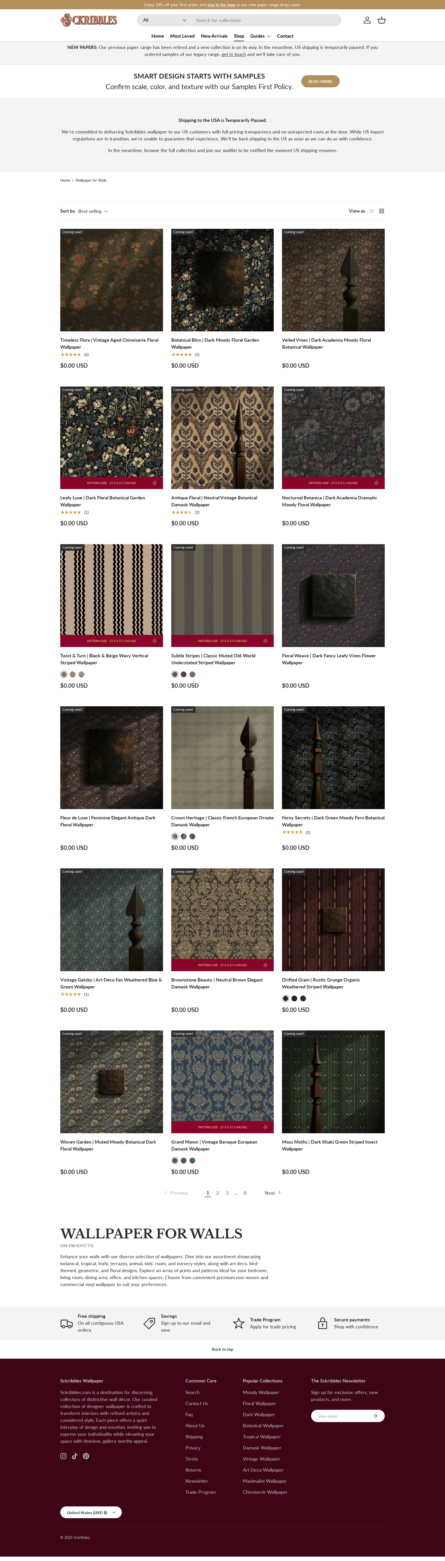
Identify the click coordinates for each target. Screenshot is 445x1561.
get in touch (234, 54)
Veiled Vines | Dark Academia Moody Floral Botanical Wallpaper (326, 343)
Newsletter (196, 1481)
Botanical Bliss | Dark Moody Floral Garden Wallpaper (215, 343)
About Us (194, 1425)
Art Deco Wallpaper (263, 1470)
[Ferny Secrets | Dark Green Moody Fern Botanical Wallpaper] (333, 757)
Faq (189, 1414)
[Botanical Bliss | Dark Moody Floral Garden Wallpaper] (222, 280)
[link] (176, 1192)
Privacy (192, 1447)
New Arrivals (214, 36)
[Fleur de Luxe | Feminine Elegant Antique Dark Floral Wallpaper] (111, 757)
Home (157, 36)
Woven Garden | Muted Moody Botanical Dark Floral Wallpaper (108, 1145)
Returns (193, 1470)
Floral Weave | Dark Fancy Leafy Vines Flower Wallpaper (329, 659)
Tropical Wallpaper (262, 1436)
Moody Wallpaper (261, 1392)
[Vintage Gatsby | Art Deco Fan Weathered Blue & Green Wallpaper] (111, 919)
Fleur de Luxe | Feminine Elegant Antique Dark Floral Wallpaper (108, 821)
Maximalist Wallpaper (265, 1481)
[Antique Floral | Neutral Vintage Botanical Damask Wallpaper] (222, 438)
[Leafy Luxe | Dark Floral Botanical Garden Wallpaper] (111, 438)
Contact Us (196, 1403)
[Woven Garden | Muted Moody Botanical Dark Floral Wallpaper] (111, 1081)
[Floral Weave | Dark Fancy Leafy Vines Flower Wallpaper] (333, 595)
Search (192, 1392)
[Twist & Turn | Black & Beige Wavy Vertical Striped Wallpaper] (111, 595)
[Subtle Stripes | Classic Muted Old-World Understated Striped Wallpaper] (222, 595)
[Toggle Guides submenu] (269, 36)
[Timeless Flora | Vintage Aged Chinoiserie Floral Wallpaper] (111, 280)
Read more (320, 81)
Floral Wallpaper (259, 1403)
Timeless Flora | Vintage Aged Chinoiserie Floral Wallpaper (109, 343)
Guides (257, 36)
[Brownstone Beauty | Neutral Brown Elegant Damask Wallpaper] (222, 919)
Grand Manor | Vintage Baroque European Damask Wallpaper (214, 1145)
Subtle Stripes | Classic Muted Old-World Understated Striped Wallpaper (213, 659)
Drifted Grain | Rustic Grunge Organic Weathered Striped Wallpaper (321, 983)
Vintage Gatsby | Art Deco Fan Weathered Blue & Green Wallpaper (111, 983)
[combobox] (239, 20)
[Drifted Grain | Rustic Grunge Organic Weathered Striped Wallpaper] (333, 919)
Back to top (222, 1349)
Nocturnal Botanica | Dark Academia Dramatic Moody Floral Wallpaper (329, 501)
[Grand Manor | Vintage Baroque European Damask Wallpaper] (222, 1081)
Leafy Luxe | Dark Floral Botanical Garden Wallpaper (102, 501)
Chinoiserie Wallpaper (265, 1492)
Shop (239, 36)
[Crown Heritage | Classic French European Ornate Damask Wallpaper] (222, 757)
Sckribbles (82, 1537)
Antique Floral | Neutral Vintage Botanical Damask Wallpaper (214, 501)
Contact (285, 36)
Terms (191, 1459)
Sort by (67, 211)
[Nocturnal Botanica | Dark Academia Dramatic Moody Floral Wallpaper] (333, 438)
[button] (381, 20)
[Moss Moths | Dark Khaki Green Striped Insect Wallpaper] (333, 1081)
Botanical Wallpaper (263, 1425)
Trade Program (200, 1492)
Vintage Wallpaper (261, 1459)
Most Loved (182, 36)
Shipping (194, 1436)
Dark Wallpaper (259, 1414)
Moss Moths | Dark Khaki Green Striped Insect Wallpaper (330, 1145)
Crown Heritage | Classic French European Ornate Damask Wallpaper (222, 821)
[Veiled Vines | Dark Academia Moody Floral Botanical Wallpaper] (333, 280)
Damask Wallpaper (262, 1447)
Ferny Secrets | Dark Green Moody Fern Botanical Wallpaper (333, 821)
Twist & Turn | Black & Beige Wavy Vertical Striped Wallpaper (104, 659)
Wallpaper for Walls (91, 180)
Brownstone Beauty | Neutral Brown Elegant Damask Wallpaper (217, 983)
